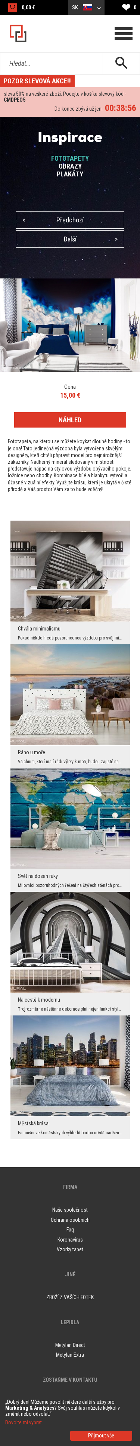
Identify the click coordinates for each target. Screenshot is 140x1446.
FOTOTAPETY (70, 158)
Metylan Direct (70, 1345)
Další (91, 239)
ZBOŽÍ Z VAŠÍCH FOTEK (70, 1297)
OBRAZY (70, 166)
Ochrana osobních (70, 1220)
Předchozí (53, 220)
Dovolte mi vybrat (23, 1422)
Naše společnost (70, 1210)
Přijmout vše (101, 1436)
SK (75, 7)
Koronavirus (70, 1240)
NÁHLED (70, 420)
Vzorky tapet (70, 1249)
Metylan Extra (70, 1355)
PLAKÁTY (70, 174)
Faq (70, 1230)
